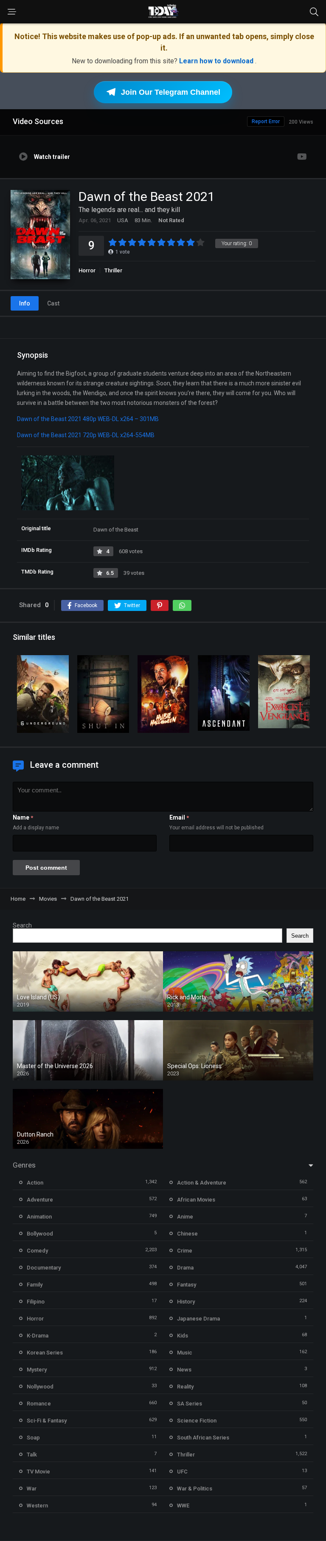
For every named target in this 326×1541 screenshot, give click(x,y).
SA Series (189, 1403)
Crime (184, 1250)
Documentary (44, 1267)
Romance (39, 1403)
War (32, 1488)
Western (37, 1505)
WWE (183, 1505)
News (184, 1369)
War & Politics (194, 1488)
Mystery (37, 1369)
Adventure (40, 1199)
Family (34, 1284)
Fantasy (186, 1284)
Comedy (37, 1250)
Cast (53, 303)
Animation (39, 1216)
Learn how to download (217, 61)
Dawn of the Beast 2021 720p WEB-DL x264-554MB (86, 435)
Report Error (266, 121)
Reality (185, 1386)
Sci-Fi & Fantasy (47, 1420)
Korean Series (45, 1352)
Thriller (113, 270)
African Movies (196, 1199)
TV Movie (38, 1471)
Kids (182, 1335)
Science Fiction (196, 1420)
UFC (182, 1471)
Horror (87, 270)
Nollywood (40, 1386)
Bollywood (40, 1233)
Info (24, 303)
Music (184, 1352)
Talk (32, 1454)
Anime (185, 1216)
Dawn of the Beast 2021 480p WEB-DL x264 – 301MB (88, 419)
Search (22, 925)
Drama (185, 1267)
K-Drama (37, 1335)
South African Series (203, 1437)
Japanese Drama (198, 1318)
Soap (33, 1437)
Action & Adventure (201, 1182)
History (186, 1301)
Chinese (187, 1233)
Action (35, 1182)
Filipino (36, 1301)
